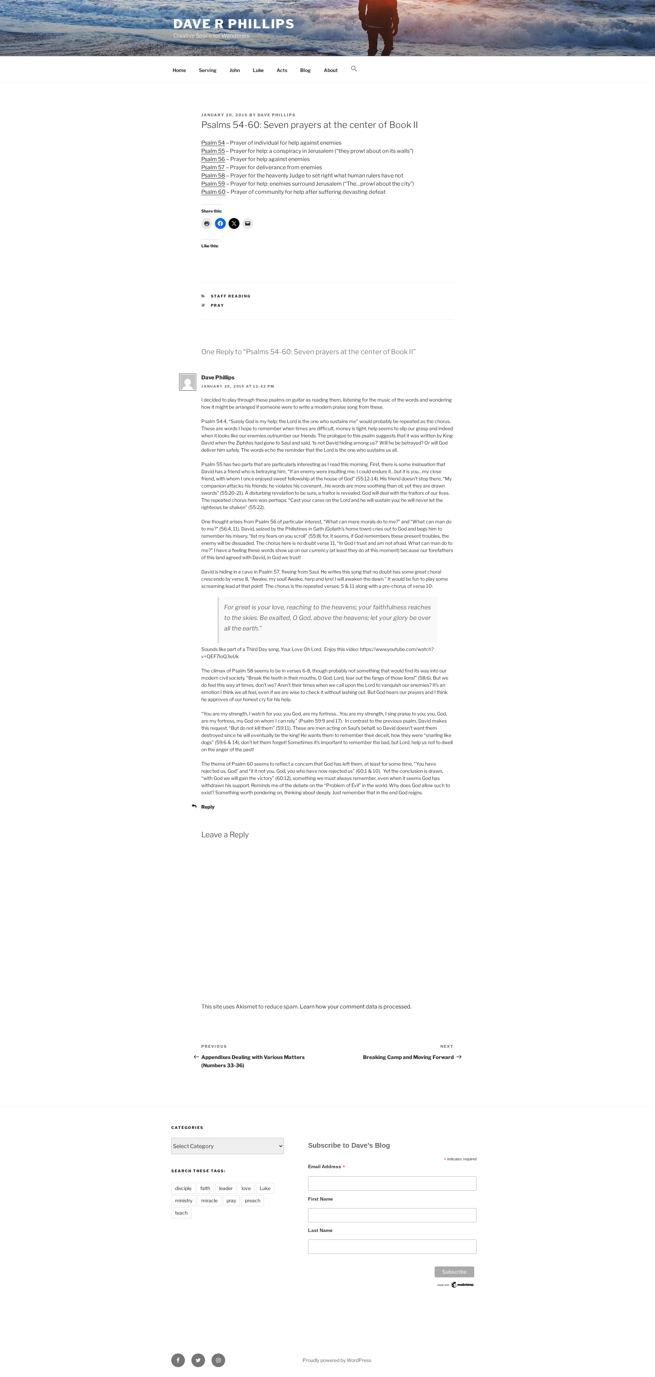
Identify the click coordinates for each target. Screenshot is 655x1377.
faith (205, 1188)
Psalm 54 (213, 143)
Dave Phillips (277, 115)
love (246, 1188)
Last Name (320, 1230)
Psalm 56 (213, 159)
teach (181, 1213)
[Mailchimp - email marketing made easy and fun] (456, 1287)
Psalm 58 (213, 175)
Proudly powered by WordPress (337, 1360)
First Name (320, 1199)
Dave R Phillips (234, 23)
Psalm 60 (213, 192)
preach (252, 1200)
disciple (183, 1188)
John (235, 70)
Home (179, 70)
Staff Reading (231, 296)
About (331, 70)
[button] (354, 68)
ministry (183, 1200)
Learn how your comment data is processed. (355, 1006)
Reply (208, 807)
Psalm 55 (213, 151)
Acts (282, 70)
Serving (208, 70)
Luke (258, 70)
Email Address (326, 1166)
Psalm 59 (213, 183)
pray (217, 305)
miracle (209, 1200)
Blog (305, 70)
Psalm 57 (213, 167)
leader (226, 1188)
